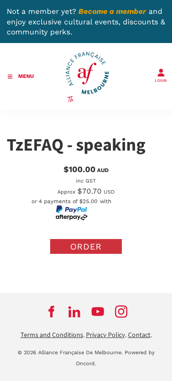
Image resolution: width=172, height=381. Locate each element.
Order (86, 246)
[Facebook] (51, 312)
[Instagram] (121, 312)
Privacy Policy (105, 335)
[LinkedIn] (74, 312)
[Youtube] (97, 312)
